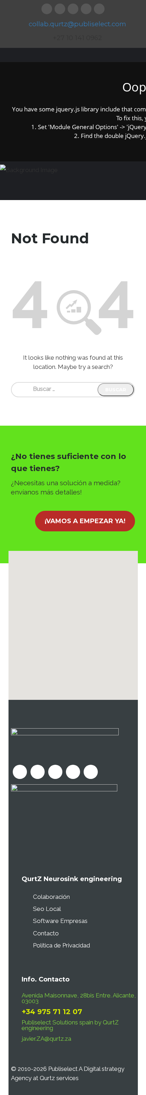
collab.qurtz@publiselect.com (77, 24)
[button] (73, 621)
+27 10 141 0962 (77, 38)
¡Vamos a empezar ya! (85, 521)
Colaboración (51, 896)
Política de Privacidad (61, 945)
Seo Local (47, 908)
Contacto (46, 933)
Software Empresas (60, 920)
